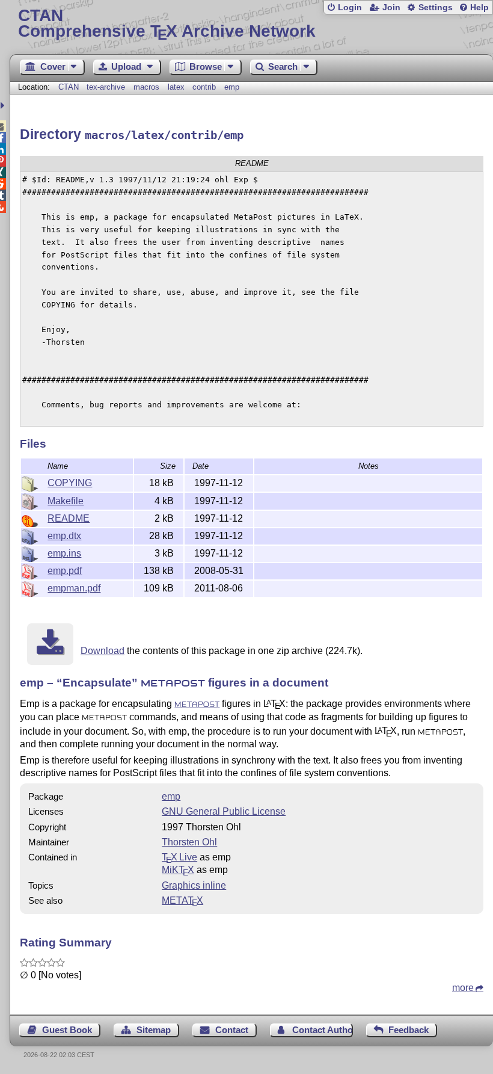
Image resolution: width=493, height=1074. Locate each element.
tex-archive (106, 86)
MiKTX (178, 870)
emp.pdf (64, 571)
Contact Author (322, 1030)
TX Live (179, 857)
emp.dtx (64, 536)
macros (146, 86)
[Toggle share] (4, 105)
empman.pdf (73, 588)
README (68, 518)
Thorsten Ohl (189, 842)
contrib (204, 86)
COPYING (69, 483)
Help (479, 7)
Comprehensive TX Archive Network (167, 24)
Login (350, 7)
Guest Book (67, 1030)
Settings (435, 7)
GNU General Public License (224, 811)
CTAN (68, 86)
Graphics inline (194, 885)
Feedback (408, 1030)
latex (176, 86)
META (182, 900)
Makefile (65, 501)
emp (231, 86)
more (463, 988)
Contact (231, 1030)
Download (102, 651)
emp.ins (64, 553)
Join (391, 7)
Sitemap (153, 1030)
